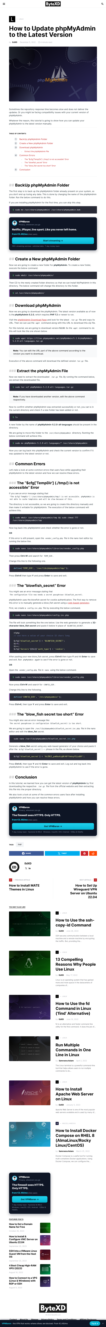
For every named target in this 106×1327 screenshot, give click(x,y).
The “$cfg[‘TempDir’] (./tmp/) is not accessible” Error (47, 159)
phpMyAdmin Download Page (32, 319)
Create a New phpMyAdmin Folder (36, 143)
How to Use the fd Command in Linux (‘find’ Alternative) (73, 1008)
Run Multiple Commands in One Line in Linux (73, 1050)
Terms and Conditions (67, 1319)
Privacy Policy (47, 1319)
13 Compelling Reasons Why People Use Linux (76, 964)
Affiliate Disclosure (88, 1319)
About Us (24, 1319)
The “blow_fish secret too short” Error (40, 166)
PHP (20, 844)
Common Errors (27, 155)
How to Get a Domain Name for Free (20, 1225)
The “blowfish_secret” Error (36, 162)
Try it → (94, 1323)
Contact (13, 1319)
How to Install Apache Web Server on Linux (74, 1094)
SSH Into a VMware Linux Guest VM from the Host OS (23, 1254)
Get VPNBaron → (53, 826)
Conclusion (24, 169)
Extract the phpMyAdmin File (37, 151)
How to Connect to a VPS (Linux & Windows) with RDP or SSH (23, 1281)
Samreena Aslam (66, 1061)
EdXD (14, 42)
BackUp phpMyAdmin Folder (33, 139)
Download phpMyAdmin (31, 147)
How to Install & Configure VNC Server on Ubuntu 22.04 (23, 1239)
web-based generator (78, 603)
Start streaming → (53, 240)
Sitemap (34, 1319)
